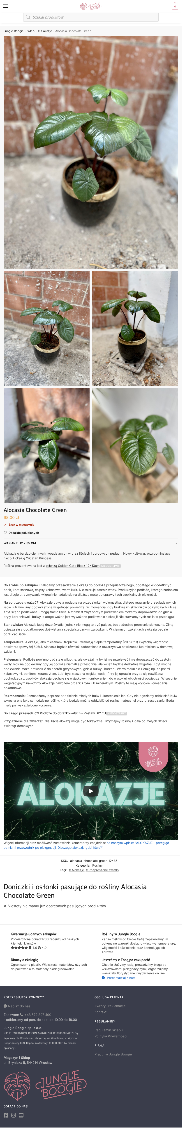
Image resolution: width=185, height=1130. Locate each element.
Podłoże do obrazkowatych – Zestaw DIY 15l (73, 713)
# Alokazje (45, 31)
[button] (174, 6)
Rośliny (97, 865)
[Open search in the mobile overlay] (91, 17)
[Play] (91, 791)
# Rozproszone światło (102, 870)
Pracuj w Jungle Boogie (113, 1054)
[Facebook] (6, 1115)
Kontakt (100, 1012)
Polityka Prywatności (111, 1036)
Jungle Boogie (14, 31)
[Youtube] (21, 1115)
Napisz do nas (19, 1006)
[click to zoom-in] (91, 152)
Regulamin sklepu (109, 1030)
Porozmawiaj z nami (121, 978)
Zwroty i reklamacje (110, 1006)
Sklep (31, 31)
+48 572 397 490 (37, 1015)
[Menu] (10, 6)
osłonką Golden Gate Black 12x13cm (72, 565)
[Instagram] (13, 1115)
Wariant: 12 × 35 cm (20, 543)
